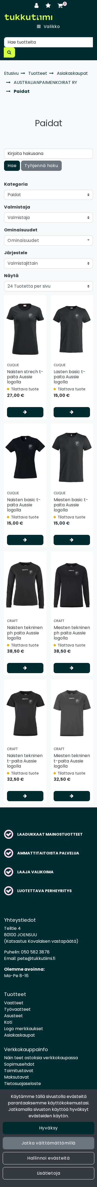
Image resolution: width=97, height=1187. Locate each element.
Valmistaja (17, 207)
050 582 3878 (35, 952)
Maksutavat (16, 1077)
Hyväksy (48, 1128)
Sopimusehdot (19, 1064)
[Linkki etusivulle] (28, 17)
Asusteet (13, 1016)
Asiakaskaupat (19, 1035)
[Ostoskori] (60, 5)
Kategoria (16, 184)
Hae (12, 165)
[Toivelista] (49, 5)
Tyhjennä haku (41, 165)
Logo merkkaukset (23, 1029)
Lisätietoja (48, 1173)
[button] (48, 240)
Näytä (11, 276)
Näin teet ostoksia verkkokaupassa (41, 1058)
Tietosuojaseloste (22, 1083)
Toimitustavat (18, 1071)
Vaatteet (13, 1003)
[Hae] (9, 52)
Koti (8, 1022)
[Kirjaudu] (37, 5)
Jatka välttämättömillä (49, 1143)
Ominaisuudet (20, 230)
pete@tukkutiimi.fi (36, 958)
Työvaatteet (17, 1009)
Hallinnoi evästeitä (48, 1158)
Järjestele (15, 253)
